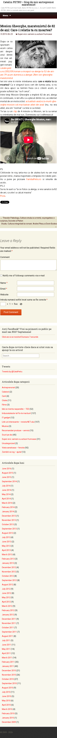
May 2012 (6, 597)
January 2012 (8, 615)
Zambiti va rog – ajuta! (11, 452)
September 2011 (9, 632)
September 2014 (9, 481)
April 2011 (6, 653)
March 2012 (7, 606)
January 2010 (8, 718)
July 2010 (6, 692)
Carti (4, 396)
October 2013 (8, 524)
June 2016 (6, 468)
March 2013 (7, 554)
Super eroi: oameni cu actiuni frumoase (35, 34)
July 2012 (6, 589)
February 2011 (8, 662)
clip (15, 111)
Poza (2, 195)
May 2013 (6, 546)
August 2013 (7, 533)
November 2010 (9, 675)
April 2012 (6, 602)
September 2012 (9, 580)
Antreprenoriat (8, 387)
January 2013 (8, 563)
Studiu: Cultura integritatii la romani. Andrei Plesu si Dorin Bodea (29, 225)
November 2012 (9, 572)
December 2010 (9, 670)
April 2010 (6, 705)
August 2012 (7, 584)
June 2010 (6, 696)
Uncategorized (8, 443)
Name (3, 283)
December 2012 (9, 567)
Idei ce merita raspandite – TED (15, 409)
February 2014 (8, 507)
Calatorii (5, 392)
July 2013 (6, 537)
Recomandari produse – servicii (15, 430)
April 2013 (6, 550)
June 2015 (6, 477)
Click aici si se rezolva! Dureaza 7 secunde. (20, 337)
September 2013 (9, 529)
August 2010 (7, 688)
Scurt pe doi (7, 435)
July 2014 (6, 486)
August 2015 (7, 473)
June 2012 (6, 593)
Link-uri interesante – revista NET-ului (18, 422)
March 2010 (7, 709)
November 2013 (9, 520)
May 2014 (6, 494)
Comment (5, 257)
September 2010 (9, 683)
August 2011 (7, 636)
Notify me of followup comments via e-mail (24, 275)
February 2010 (8, 713)
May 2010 (6, 700)
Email (3, 288)
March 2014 (7, 503)
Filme (4, 405)
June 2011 (6, 645)
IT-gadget (6, 417)
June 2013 (6, 542)
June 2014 (6, 490)
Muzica (5, 426)
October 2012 (8, 576)
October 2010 (8, 679)
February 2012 (8, 610)
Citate (4, 400)
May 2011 (6, 649)
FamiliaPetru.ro (33, 179)
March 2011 (7, 658)
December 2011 (9, 619)
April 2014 (6, 499)
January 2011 (8, 666)
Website (4, 294)
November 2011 (9, 623)
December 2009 (9, 722)
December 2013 (9, 516)
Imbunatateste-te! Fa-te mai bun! (16, 413)
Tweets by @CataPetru (12, 371)
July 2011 (6, 640)
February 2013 (8, 559)
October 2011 (8, 627)
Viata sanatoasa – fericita (13, 448)
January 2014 (8, 511)
